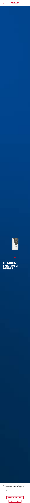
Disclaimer (17, 490)
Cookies (4, 490)
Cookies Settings (15, 494)
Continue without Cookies (15, 497)
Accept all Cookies (15, 501)
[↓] (17, 258)
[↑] (12, 258)
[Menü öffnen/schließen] (27, 2)
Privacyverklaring (10, 490)
